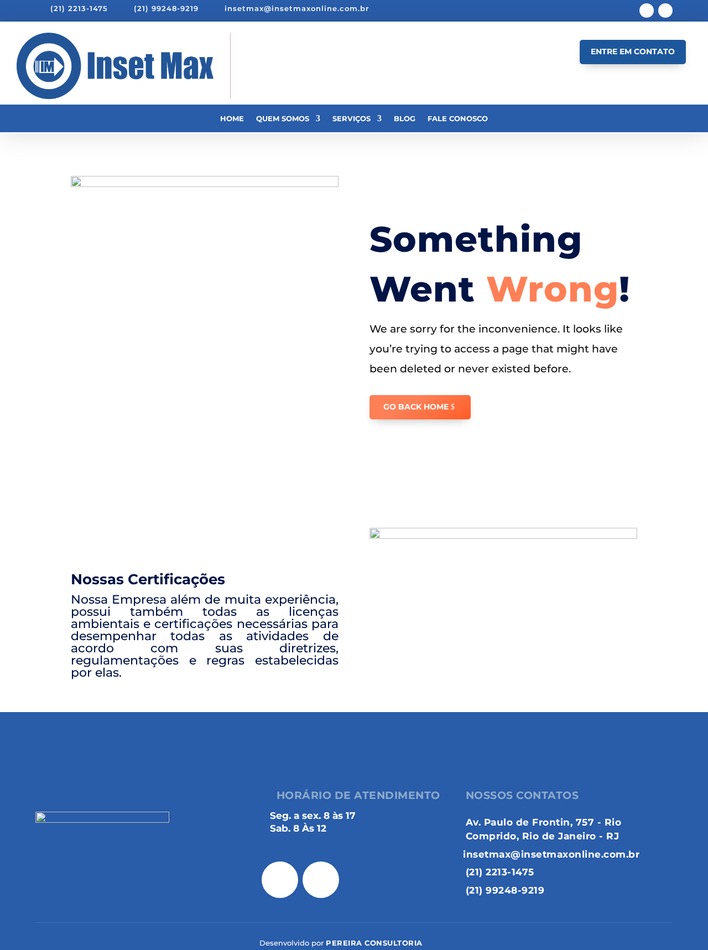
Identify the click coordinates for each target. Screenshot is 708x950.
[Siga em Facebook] (646, 10)
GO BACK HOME (416, 407)
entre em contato (633, 51)
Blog (404, 119)
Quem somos (282, 119)
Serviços (351, 119)
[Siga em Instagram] (665, 10)
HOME (258, 65)
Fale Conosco (458, 119)
